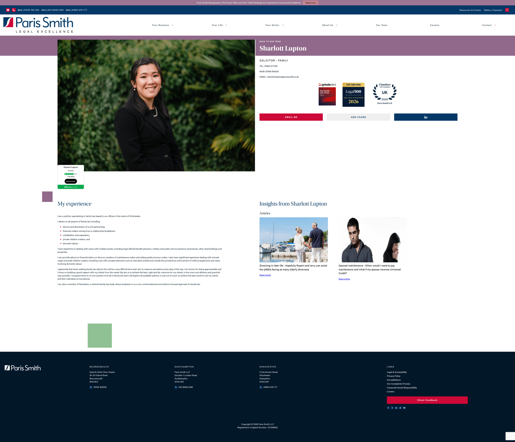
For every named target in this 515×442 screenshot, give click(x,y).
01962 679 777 (270, 387)
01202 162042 (100, 387)
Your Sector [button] (272, 25)
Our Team (381, 25)
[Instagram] (400, 407)
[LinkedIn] (396, 407)
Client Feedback (427, 400)
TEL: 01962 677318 (268, 66)
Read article (265, 275)
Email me (291, 117)
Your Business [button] (160, 25)
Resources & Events (470, 10)
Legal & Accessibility (397, 372)
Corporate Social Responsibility (402, 387)
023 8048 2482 (186, 387)
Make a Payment (493, 10)
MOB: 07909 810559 (269, 71)
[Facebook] (388, 407)
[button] (507, 10)
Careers (434, 25)
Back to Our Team (270, 41)
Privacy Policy (393, 375)
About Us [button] (327, 25)
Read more (311, 2)
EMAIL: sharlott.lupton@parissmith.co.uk (279, 76)
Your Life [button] (217, 25)
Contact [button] (487, 25)
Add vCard (358, 117)
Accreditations (394, 379)
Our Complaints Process (398, 383)
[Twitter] (392, 407)
